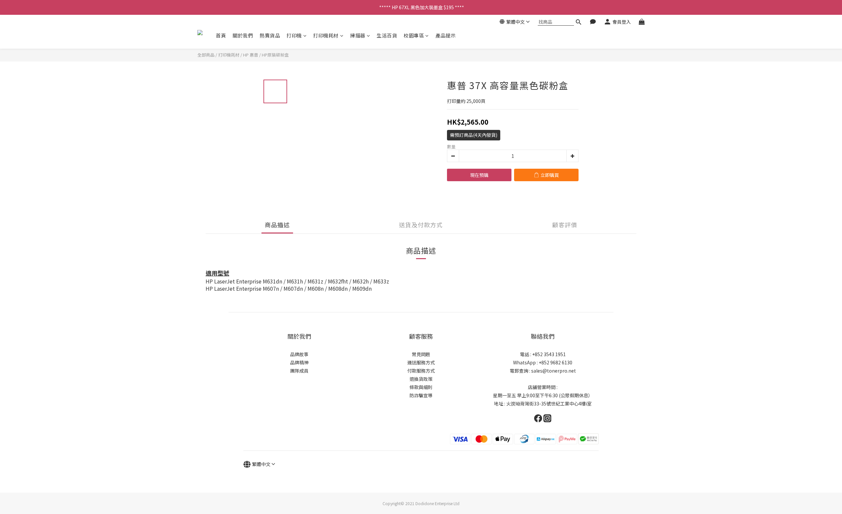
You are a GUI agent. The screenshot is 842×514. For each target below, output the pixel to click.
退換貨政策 (421, 379)
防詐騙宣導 (421, 395)
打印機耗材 (326, 35)
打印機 (294, 35)
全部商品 (205, 55)
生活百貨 (387, 35)
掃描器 (357, 35)
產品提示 (445, 35)
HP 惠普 (250, 55)
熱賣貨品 (270, 35)
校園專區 (414, 35)
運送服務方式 (421, 362)
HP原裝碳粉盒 (275, 55)
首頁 (221, 35)
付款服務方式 (421, 370)
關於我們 (243, 35)
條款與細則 (421, 387)
